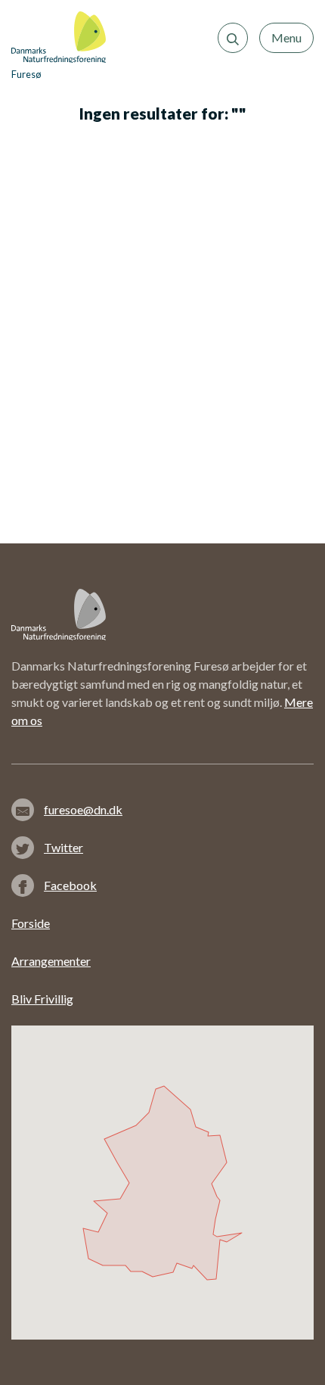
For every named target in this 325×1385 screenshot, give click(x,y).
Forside (30, 923)
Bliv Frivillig (42, 998)
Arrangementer (51, 961)
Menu (286, 37)
